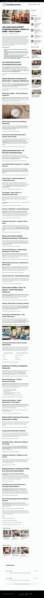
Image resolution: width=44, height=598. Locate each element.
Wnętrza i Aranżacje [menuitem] (32, 4)
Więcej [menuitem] (39, 4)
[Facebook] (31, 593)
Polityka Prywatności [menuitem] (20, 594)
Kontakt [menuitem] (23, 593)
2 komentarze (16, 33)
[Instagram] (30, 593)
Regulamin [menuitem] (26, 593)
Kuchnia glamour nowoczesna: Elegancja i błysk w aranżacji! (38, 36)
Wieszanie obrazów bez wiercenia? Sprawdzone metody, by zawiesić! (36, 96)
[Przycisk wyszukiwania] (41, 12)
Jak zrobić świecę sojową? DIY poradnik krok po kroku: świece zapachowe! (36, 86)
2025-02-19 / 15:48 (36, 578)
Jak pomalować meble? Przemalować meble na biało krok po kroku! (36, 67)
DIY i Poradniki (11, 33)
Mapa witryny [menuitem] (26, 594)
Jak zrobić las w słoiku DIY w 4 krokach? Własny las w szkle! (36, 76)
